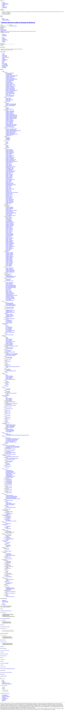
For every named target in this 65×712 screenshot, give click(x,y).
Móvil (3, 700)
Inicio (3, 37)
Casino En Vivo (4, 6)
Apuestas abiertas (3, 30)
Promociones (4, 67)
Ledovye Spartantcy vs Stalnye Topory (4, 650)
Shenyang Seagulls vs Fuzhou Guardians (5, 626)
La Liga (3, 54)
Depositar (5, 32)
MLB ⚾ (3, 53)
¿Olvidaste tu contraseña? (13, 25)
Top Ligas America (5, 65)
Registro (4, 26)
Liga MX (3, 60)
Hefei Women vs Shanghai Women (4, 633)
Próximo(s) (4, 604)
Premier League (4, 55)
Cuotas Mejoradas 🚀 (5, 57)
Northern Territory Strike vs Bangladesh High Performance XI (7, 668)
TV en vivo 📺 (4, 64)
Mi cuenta (1, 28)
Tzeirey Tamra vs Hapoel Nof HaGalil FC (5, 618)
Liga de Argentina (5, 59)
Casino (3, 5)
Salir (8, 32)
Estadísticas (4, 600)
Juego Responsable (5, 698)
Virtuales (3, 38)
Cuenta (2, 31)
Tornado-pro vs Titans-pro (3, 655)
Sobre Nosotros (4, 694)
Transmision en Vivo (5, 4)
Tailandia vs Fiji (2, 646)
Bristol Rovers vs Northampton (7, 683)
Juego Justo (4, 697)
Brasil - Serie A (4, 63)
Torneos (3, 40)
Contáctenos (4, 699)
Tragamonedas (4, 7)
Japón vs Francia (2, 659)
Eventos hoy (4, 66)
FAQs (3, 18)
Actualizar (2, 32)
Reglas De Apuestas (5, 19)
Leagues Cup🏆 (4, 56)
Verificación (4, 41)
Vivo (3, 603)
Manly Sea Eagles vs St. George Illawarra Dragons (6, 672)
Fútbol (3, 681)
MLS (3, 62)
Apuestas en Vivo (5, 3)
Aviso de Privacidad (5, 695)
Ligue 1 (3, 61)
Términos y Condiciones (6, 696)
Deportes (3, 2)
